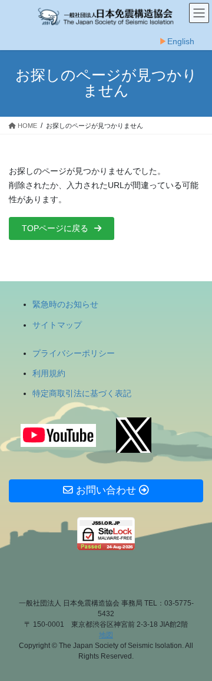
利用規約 (48, 373)
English (180, 41)
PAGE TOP (195, 649)
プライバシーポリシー (73, 353)
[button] (61, 229)
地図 (106, 635)
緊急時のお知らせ (65, 304)
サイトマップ (57, 325)
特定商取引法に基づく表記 (81, 393)
